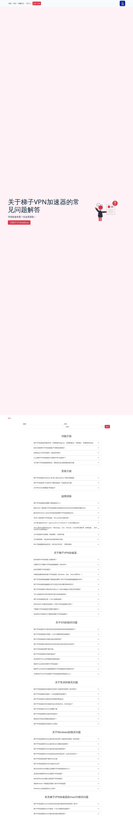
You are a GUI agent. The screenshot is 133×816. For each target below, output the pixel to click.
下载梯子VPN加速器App (19, 222)
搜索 (24, 424)
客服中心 (21, 3)
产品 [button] (14, 3)
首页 (10, 3)
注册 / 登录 (36, 3)
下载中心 (28, 3)
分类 (65, 424)
